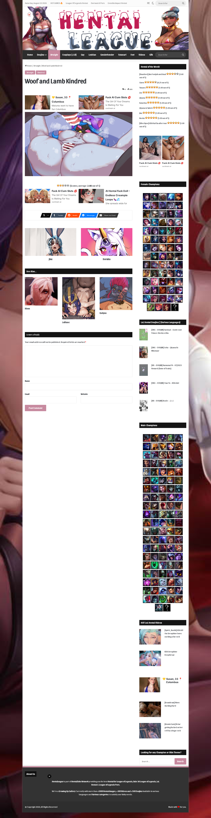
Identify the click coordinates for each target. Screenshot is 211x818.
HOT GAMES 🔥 (57, 3)
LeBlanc (66, 322)
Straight (54, 54)
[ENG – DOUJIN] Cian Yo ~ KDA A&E (165, 383)
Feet (132, 54)
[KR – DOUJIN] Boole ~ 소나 (162, 400)
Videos (142, 54)
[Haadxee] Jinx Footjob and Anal (152, 74)
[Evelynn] (116, 293)
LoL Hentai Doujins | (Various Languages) (160, 322)
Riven (27, 308)
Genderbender (107, 54)
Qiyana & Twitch (146, 108)
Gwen (141, 82)
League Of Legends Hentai (77, 3)
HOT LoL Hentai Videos (151, 622)
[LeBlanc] (78, 298)
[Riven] (41, 291)
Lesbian (92, 54)
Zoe (140, 92)
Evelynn (103, 313)
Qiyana (142, 98)
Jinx (140, 113)
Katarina (143, 103)
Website (84, 394)
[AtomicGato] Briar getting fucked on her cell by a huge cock (174, 727)
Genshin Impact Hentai (117, 3)
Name (27, 381)
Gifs (151, 54)
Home (30, 54)
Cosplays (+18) (69, 54)
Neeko (142, 118)
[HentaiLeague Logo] (106, 28)
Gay (82, 54)
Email (27, 394)
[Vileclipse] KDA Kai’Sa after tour (153, 123)
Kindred (41, 72)
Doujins (40, 54)
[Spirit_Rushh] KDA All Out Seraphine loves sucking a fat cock (174, 633)
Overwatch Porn (98, 3)
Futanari (122, 54)
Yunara (142, 87)
